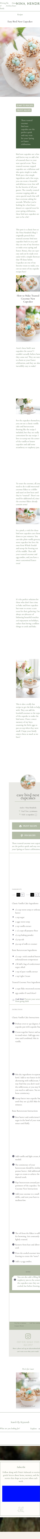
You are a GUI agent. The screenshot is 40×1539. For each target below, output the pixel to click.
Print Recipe (24, 110)
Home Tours (14, 4)
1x (32, 894)
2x (36, 894)
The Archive (9, 4)
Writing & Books (3, 6)
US (18, 894)
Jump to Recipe (25, 105)
